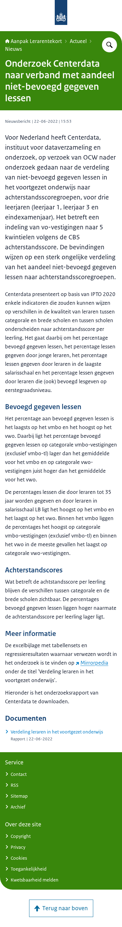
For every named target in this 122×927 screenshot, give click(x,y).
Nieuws (13, 48)
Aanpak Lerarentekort (36, 41)
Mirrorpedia (94, 662)
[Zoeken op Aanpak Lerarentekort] (109, 44)
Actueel (78, 41)
